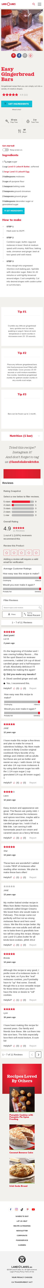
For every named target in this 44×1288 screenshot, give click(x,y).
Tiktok (22, 1209)
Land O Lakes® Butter (19, 167)
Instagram (16, 1209)
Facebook (19, 55)
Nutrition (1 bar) (21, 436)
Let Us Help (22, 1221)
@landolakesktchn (24, 461)
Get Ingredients (18, 104)
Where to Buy (22, 1216)
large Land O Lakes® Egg (16, 172)
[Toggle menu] (39, 4)
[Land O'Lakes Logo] (9, 4)
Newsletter (22, 1231)
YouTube (33, 1209)
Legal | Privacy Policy (17, 1271)
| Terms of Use (29, 1271)
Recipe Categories (22, 1226)
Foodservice (22, 1240)
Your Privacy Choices (22, 1277)
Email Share (25, 55)
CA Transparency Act (22, 1282)
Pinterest (13, 55)
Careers (22, 1245)
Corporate (22, 1235)
